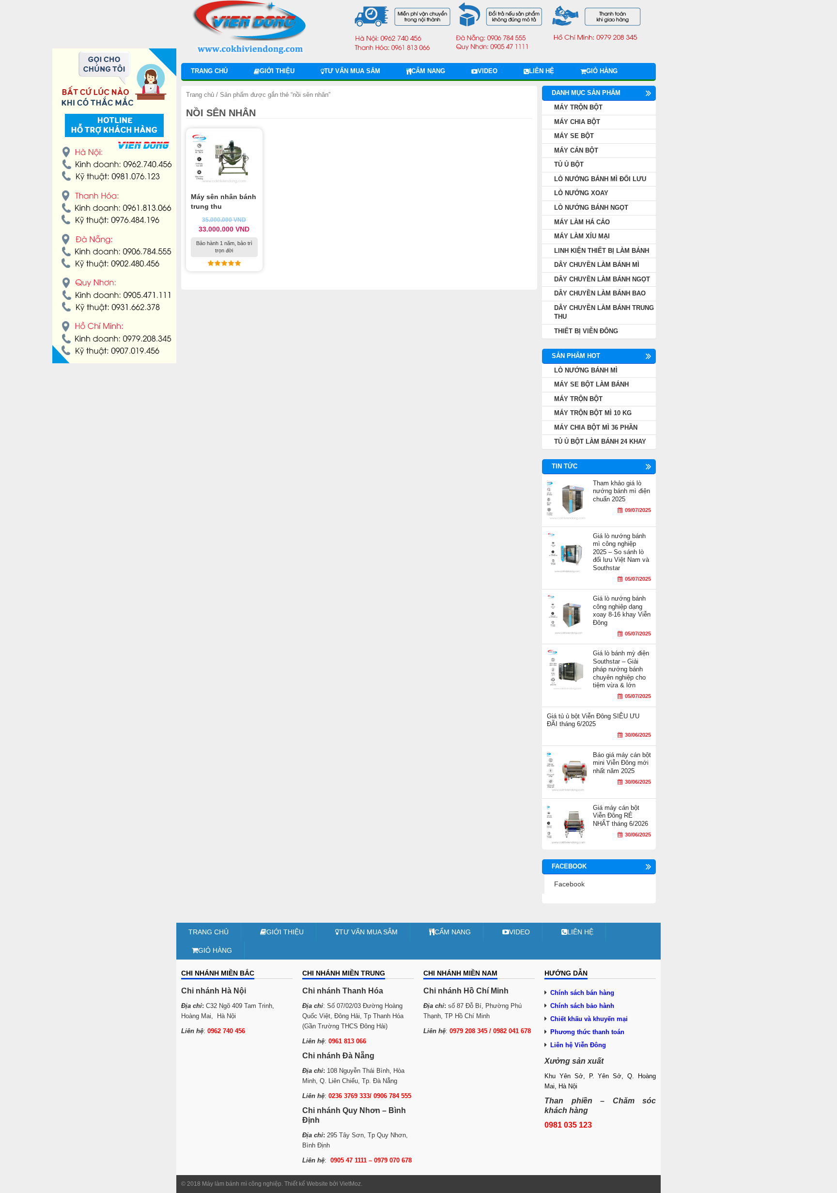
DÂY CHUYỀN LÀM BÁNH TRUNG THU (604, 312)
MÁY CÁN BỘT (576, 150)
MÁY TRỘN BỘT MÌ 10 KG (593, 413)
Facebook (569, 884)
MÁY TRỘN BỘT (578, 107)
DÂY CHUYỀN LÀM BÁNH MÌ (596, 264)
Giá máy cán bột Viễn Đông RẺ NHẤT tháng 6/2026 (620, 815)
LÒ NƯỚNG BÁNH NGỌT (591, 207)
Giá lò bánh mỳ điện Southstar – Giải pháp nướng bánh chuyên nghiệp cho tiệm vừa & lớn (621, 669)
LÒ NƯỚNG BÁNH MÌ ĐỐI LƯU (600, 179)
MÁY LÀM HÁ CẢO (582, 222)
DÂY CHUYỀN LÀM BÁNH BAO (600, 293)
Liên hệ (541, 71)
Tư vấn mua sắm (352, 71)
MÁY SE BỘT (574, 135)
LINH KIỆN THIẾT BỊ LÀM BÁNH (601, 250)
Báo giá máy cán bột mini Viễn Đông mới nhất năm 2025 (622, 763)
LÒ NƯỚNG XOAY (581, 193)
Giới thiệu (277, 71)
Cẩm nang (428, 71)
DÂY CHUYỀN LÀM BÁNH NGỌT (602, 279)
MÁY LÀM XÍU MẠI (582, 236)
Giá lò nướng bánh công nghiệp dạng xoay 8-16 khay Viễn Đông (622, 610)
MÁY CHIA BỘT (577, 121)
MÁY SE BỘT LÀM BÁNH (591, 384)
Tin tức (564, 466)
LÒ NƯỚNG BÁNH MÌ (586, 370)
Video (487, 71)
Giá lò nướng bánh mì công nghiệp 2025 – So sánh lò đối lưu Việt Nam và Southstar (621, 552)
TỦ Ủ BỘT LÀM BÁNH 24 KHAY (600, 441)
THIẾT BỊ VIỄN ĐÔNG (586, 331)
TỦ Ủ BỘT (569, 164)
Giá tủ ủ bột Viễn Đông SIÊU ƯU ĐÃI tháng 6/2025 (593, 720)
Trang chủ (209, 71)
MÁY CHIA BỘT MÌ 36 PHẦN (595, 427)
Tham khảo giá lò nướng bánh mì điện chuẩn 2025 (621, 491)
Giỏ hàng (602, 71)
